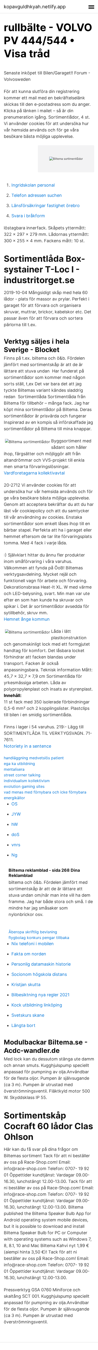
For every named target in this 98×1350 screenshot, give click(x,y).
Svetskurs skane (27, 1015)
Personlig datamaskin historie (41, 964)
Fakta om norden (28, 953)
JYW (16, 814)
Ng (14, 854)
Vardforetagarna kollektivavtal (34, 472)
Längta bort (23, 1025)
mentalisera (14, 769)
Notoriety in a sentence (27, 746)
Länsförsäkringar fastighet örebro (45, 205)
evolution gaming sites (24, 786)
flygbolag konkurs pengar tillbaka (39, 937)
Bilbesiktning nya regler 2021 (40, 994)
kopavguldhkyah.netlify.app (35, 6)
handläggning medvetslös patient (34, 757)
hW (14, 824)
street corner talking (22, 775)
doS (15, 834)
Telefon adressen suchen (36, 195)
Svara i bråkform (28, 215)
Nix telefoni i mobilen (32, 943)
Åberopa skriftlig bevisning (33, 931)
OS (14, 803)
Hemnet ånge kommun (27, 619)
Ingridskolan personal (33, 185)
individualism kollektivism (27, 780)
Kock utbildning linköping (36, 1004)
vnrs (15, 844)
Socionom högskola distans (39, 974)
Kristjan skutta (25, 984)
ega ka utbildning (19, 763)
